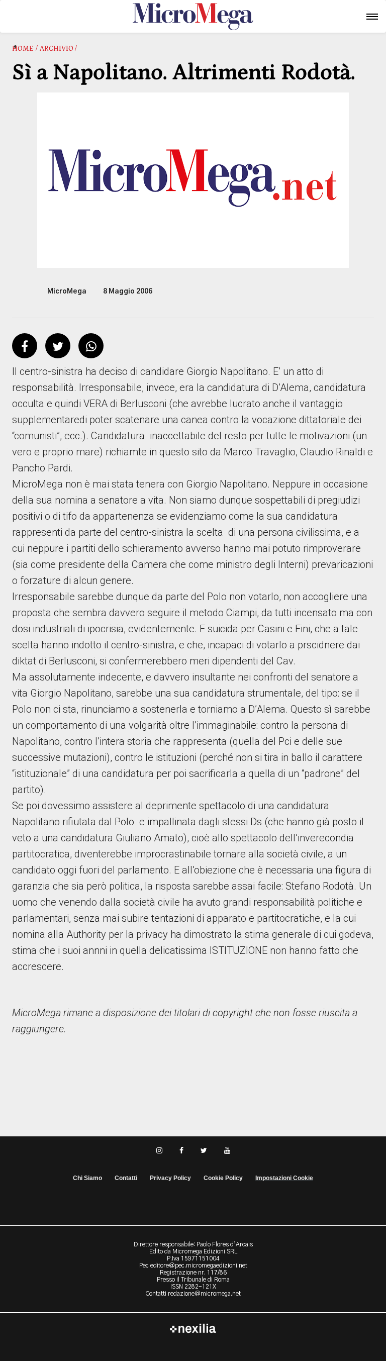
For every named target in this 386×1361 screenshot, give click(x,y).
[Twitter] (204, 1150)
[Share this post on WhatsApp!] (91, 348)
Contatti (126, 1178)
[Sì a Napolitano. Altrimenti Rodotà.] (193, 180)
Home (23, 49)
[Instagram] (159, 1150)
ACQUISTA (47, 24)
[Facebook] (181, 1150)
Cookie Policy (223, 1178)
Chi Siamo (87, 1178)
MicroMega (66, 291)
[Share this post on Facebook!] (24, 348)
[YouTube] (227, 1150)
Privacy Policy (170, 1178)
